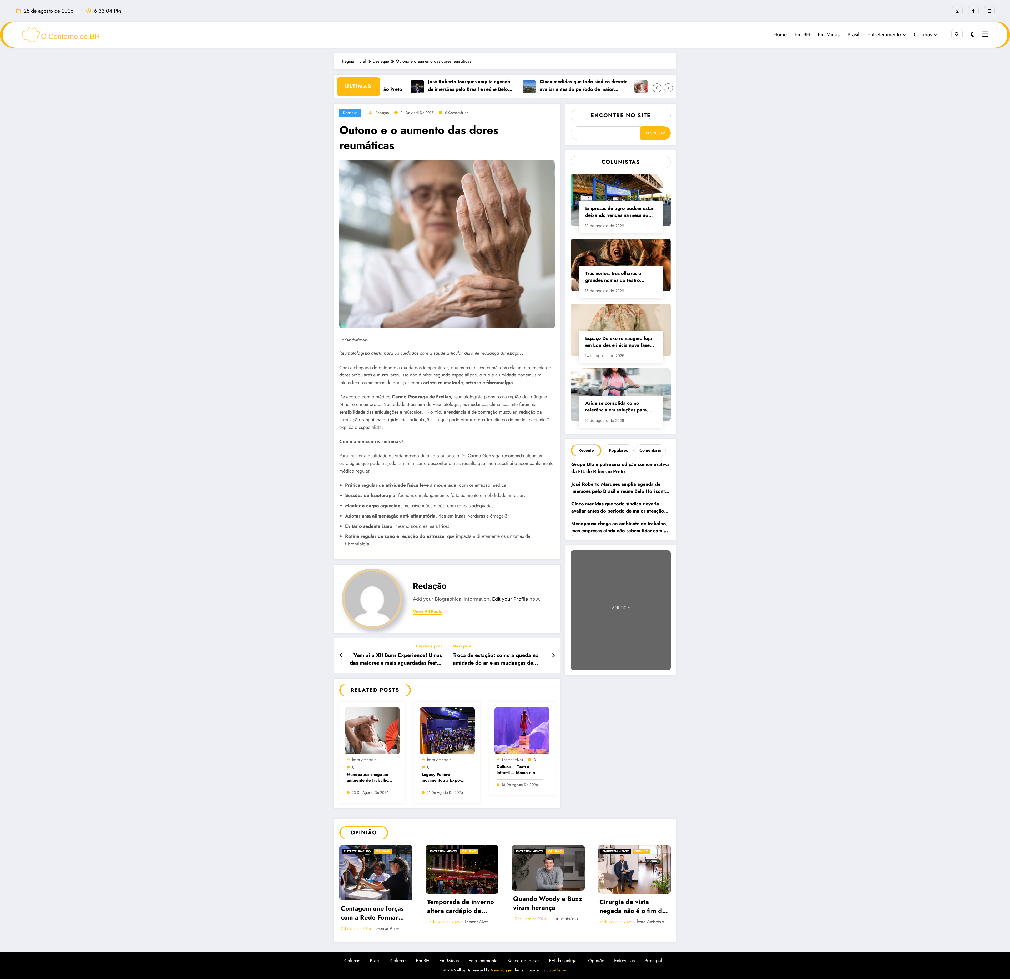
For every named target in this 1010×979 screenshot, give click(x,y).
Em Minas (829, 34)
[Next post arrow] (553, 655)
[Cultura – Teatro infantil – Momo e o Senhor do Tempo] (522, 730)
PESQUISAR (655, 133)
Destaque (350, 112)
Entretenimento (884, 34)
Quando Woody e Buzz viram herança (547, 903)
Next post (462, 646)
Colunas (923, 34)
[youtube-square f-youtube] (989, 11)
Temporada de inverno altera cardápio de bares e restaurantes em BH (460, 906)
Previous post (429, 646)
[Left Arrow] (657, 88)
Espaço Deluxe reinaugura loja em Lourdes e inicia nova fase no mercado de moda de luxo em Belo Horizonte (618, 342)
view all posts (427, 611)
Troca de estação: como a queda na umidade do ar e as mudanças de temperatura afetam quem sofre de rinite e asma (496, 660)
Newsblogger (501, 970)
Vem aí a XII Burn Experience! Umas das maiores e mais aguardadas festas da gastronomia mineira (396, 660)
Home (780, 34)
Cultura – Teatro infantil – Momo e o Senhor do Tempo (516, 770)
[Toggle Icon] (984, 35)
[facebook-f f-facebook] (973, 11)
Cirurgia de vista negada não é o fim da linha (632, 906)
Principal (653, 960)
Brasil (853, 34)
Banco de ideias (523, 960)
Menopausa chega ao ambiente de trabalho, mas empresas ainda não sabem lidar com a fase (369, 778)
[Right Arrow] (668, 88)
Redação (382, 112)
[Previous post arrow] (341, 655)
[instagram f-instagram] (957, 11)
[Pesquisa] (957, 34)
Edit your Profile (510, 599)
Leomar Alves (512, 759)
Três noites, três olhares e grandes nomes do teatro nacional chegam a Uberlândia (618, 277)
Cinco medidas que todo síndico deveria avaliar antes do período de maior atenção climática (556, 85)
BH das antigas (563, 960)
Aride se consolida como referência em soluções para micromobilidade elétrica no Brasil (616, 407)
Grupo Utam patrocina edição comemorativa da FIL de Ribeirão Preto (620, 468)
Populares (618, 450)
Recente (586, 450)
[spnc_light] (972, 34)
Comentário (650, 450)
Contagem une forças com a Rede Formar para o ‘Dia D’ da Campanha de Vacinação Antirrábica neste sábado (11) (373, 913)
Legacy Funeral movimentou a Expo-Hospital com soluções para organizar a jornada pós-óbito (443, 778)
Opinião (383, 851)
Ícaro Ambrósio (364, 759)
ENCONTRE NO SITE (621, 115)
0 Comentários (456, 112)
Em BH (802, 34)
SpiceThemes (556, 970)
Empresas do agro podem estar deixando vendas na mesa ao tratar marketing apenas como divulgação (619, 212)
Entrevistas (624, 960)
